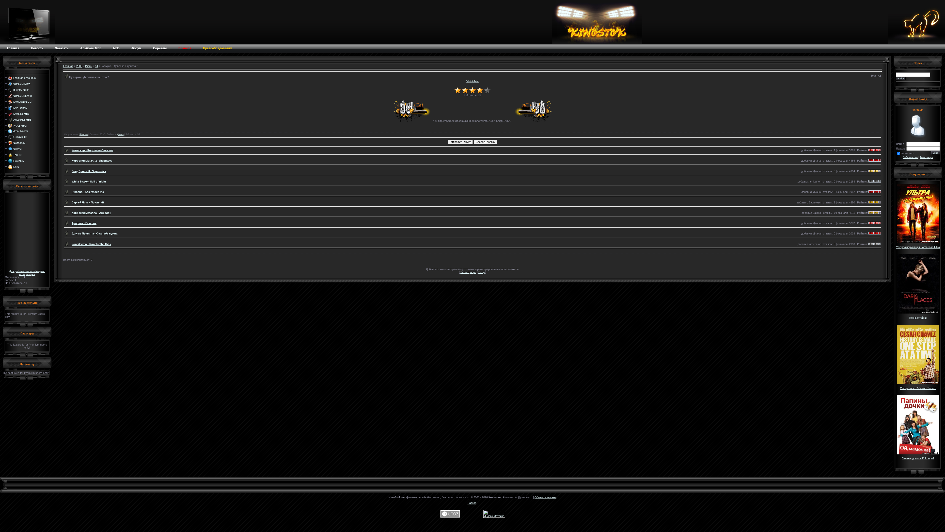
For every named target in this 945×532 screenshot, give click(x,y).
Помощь (18, 160)
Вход (481, 272)
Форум (17, 148)
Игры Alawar (20, 131)
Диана (120, 134)
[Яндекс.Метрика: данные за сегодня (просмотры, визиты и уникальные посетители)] (494, 514)
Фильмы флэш (22, 95)
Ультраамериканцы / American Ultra (918, 247)
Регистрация (468, 272)
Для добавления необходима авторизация (27, 273)
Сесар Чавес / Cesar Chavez (918, 388)
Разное (472, 502)
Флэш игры (20, 125)
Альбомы (22, 119)
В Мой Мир (472, 81)
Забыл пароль (910, 157)
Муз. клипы (20, 107)
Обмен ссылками (545, 497)
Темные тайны (918, 317)
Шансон (83, 134)
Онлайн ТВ (20, 136)
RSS (16, 166)
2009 (79, 66)
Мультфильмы (22, 101)
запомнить (907, 153)
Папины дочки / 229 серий (918, 458)
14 (96, 66)
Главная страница (24, 77)
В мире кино (21, 89)
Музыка (21, 113)
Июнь (88, 66)
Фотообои (19, 142)
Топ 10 (17, 154)
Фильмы (21, 83)
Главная (68, 66)
